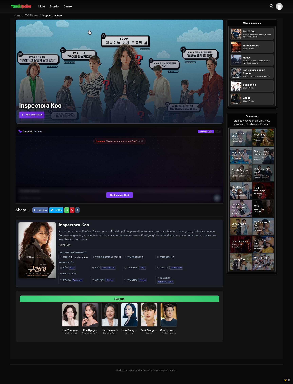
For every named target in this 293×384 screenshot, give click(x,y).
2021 (72, 267)
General (27, 131)
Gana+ (68, 6)
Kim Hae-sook (110, 330)
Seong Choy (176, 267)
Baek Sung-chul (149, 330)
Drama (109, 280)
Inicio (41, 6)
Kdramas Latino (165, 281)
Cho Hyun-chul (168, 330)
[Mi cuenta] (279, 6)
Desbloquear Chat (119, 195)
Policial (143, 280)
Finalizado (77, 280)
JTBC (143, 267)
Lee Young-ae (70, 330)
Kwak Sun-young (129, 330)
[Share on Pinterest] (72, 210)
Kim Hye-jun (90, 330)
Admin (38, 131)
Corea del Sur (108, 267)
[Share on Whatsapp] (66, 210)
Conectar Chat (206, 132)
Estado (54, 6)
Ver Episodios (34, 115)
